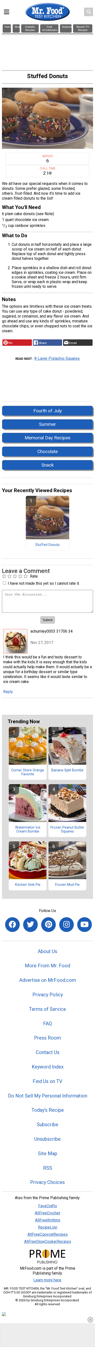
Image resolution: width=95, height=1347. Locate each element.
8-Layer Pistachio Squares (57, 358)
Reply (8, 691)
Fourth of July (47, 411)
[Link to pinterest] (48, 924)
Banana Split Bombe (67, 770)
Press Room (47, 1038)
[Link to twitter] (30, 924)
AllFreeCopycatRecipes (48, 1234)
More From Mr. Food (47, 966)
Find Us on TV (47, 1081)
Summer (47, 424)
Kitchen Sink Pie (27, 885)
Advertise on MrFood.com (47, 980)
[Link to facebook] (12, 924)
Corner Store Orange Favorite (27, 772)
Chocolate (47, 451)
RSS (47, 1168)
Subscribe (47, 1124)
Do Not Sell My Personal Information (47, 1096)
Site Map (47, 1153)
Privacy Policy (47, 995)
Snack (47, 465)
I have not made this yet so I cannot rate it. (44, 583)
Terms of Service (47, 1009)
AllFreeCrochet (47, 1213)
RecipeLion (47, 1227)
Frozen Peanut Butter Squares (67, 829)
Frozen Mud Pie (67, 885)
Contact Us (47, 1052)
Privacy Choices (47, 1182)
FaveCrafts (47, 1206)
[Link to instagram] (66, 924)
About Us (47, 951)
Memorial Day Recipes (47, 438)
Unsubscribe (47, 1139)
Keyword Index (48, 1067)
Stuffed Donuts (47, 545)
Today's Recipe (47, 1110)
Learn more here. (47, 1280)
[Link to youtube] (84, 924)
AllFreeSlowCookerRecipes (47, 1241)
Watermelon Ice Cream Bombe (27, 829)
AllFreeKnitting (47, 1220)
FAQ (47, 1024)
